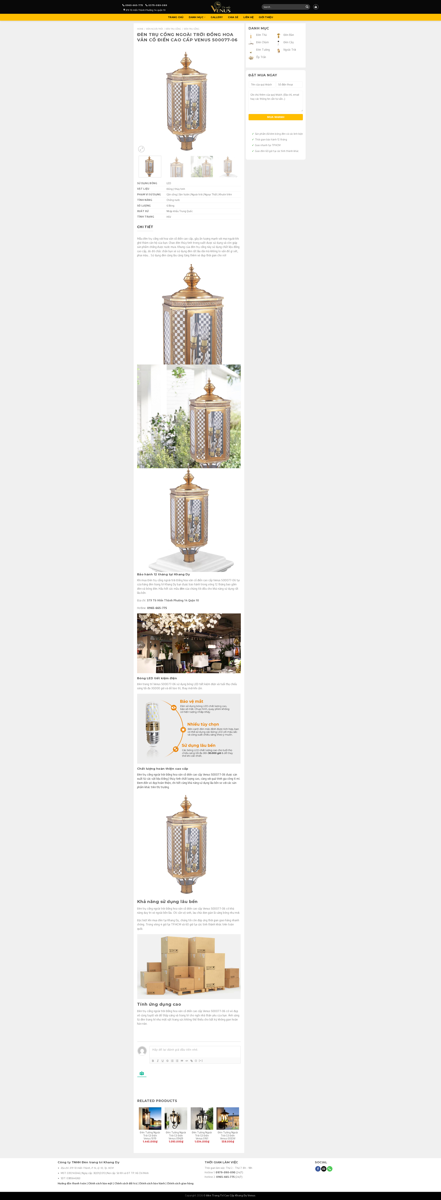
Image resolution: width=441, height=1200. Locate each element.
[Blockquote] (182, 1061)
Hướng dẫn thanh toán (72, 1183)
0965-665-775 (134, 5)
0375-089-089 (157, 5)
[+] (201, 1060)
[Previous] (143, 101)
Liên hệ (248, 17)
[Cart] (315, 6)
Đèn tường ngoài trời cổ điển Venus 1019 (150, 1135)
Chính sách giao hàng (180, 1183)
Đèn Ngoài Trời (154, 28)
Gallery (217, 17)
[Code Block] (186, 1061)
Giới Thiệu (266, 17)
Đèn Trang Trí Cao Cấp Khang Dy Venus (230, 1195)
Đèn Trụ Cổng (173, 28)
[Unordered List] (177, 1061)
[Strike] (167, 1061)
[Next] (234, 101)
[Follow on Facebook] (318, 1169)
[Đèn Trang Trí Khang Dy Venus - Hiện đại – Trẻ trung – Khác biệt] (220, 7)
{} (196, 1060)
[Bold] (153, 1061)
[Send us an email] (323, 1169)
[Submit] (307, 7)
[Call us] (329, 1169)
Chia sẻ (233, 17)
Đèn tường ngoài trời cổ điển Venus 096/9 (176, 1135)
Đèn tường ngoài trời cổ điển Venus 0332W (228, 1135)
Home (140, 28)
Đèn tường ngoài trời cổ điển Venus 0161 (202, 1135)
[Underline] (162, 1061)
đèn (182, 588)
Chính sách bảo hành (152, 1183)
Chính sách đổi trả (126, 1183)
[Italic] (157, 1061)
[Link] (191, 1061)
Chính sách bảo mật (100, 1183)
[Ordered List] (172, 1061)
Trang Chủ (175, 17)
